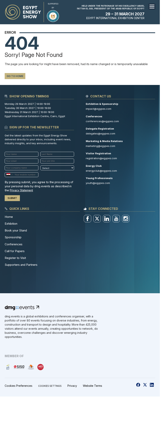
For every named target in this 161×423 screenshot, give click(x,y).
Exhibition (11, 223)
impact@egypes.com (98, 108)
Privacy (72, 385)
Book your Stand (16, 230)
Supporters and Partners (21, 265)
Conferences (13, 244)
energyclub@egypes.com (101, 170)
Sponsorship (13, 237)
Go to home (15, 76)
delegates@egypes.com (100, 133)
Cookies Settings (50, 386)
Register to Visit (15, 258)
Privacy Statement (21, 190)
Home (9, 217)
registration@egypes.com (101, 158)
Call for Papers (15, 251)
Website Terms (92, 385)
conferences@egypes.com (102, 121)
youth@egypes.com (98, 183)
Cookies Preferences (18, 385)
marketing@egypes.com (100, 145)
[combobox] (9, 174)
